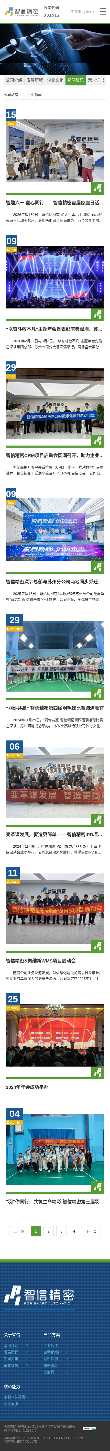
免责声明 (10, 1427)
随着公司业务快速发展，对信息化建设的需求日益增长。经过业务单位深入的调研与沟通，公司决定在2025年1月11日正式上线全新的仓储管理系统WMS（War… (54, 979)
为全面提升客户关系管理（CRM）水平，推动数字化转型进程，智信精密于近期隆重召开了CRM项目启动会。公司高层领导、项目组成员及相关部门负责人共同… (55, 473)
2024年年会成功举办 (27, 1087)
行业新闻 (34, 95)
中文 (74, 11)
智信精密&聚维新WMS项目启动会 (41, 960)
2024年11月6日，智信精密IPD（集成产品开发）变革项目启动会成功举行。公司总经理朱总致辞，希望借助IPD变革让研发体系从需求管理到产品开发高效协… (53, 852)
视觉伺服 (16, 1403)
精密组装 (55, 1365)
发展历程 (35, 80)
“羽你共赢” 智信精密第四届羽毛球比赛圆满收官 (55, 708)
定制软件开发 (16, 1397)
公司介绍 (14, 80)
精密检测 (55, 1358)
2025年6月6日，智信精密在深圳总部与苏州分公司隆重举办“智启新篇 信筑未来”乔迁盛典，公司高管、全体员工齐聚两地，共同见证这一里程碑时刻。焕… (55, 599)
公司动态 (11, 95)
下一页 (91, 1231)
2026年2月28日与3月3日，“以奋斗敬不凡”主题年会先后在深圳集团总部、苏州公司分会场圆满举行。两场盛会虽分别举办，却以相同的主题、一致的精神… (54, 347)
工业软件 (55, 1345)
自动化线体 (55, 1352)
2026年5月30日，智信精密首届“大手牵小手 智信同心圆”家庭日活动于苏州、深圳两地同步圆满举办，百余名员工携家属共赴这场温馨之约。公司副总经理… (54, 220)
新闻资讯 (76, 80)
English (85, 11)
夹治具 (55, 1372)
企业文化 (55, 80)
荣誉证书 (96, 80)
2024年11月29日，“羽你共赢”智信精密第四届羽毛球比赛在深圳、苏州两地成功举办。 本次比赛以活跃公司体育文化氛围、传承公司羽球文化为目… (55, 726)
